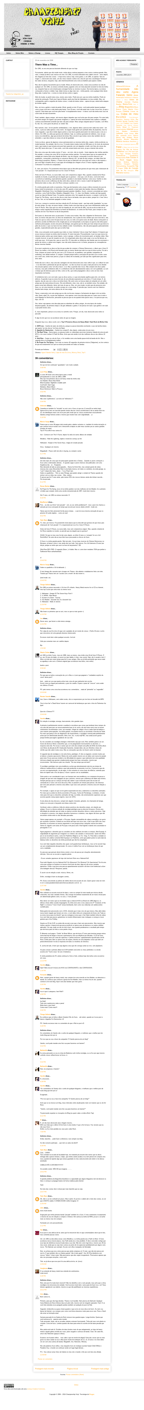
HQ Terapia (59, 53)
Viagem (120, 168)
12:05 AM (43, 1264)
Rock (79, 352)
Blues (136, 107)
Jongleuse (43, 1268)
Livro (126, 133)
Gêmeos (135, 125)
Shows (118, 162)
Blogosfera (129, 107)
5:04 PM (43, 401)
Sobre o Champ (34, 53)
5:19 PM (43, 417)
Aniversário (120, 97)
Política (127, 151)
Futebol (126, 123)
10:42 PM (43, 1172)
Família (131, 121)
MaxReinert (44, 502)
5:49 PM (43, 1026)
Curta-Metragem (133, 117)
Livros (47, 53)
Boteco (118, 109)
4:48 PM (43, 367)
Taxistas (135, 164)
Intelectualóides (121, 129)
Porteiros (135, 154)
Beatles (118, 104)
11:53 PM (43, 624)
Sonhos (119, 164)
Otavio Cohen (45, 652)
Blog (121, 106)
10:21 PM (43, 1290)
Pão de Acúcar (132, 149)
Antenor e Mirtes (122, 99)
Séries (136, 160)
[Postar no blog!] (60, 349)
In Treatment (133, 127)
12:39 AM (43, 1355)
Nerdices (126, 141)
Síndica (126, 162)
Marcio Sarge (44, 421)
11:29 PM (43, 604)
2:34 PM (43, 970)
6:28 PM (43, 1081)
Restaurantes (121, 157)
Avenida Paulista (131, 102)
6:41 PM (43, 1116)
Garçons (119, 125)
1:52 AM (43, 648)
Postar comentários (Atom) (75, 1374)
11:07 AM (43, 885)
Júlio (42, 1208)
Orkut (136, 147)
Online (76, 1385)
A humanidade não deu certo (127, 89)
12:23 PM (43, 961)
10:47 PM (43, 1192)
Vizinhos (126, 173)
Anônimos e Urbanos (131, 97)
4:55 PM (43, 392)
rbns (41, 1294)
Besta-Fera (127, 104)
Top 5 (83, 352)
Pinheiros (120, 151)
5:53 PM (43, 1046)
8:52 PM (43, 516)
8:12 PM (43, 482)
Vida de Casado (131, 168)
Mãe (136, 133)
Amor (136, 95)
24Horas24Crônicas (123, 86)
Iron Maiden (121, 131)
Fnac (136, 121)
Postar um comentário (45, 1359)
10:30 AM (43, 692)
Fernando (43, 975)
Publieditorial (120, 155)
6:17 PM (43, 454)
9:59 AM (43, 668)
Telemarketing (121, 166)
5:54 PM (43, 1072)
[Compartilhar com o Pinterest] (67, 349)
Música (74, 352)
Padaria (119, 149)
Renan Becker (45, 486)
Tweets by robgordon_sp (15, 94)
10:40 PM (43, 560)
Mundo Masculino (131, 139)
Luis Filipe (44, 372)
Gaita (131, 123)
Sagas (129, 160)
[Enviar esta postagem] (54, 349)
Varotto (42, 718)
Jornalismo (134, 131)
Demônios (119, 119)
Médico (130, 135)
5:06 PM (43, 1010)
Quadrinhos (134, 155)
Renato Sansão (45, 696)
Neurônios (133, 141)
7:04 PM (43, 1132)
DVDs (132, 119)
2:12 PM (43, 1226)
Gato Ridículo (128, 125)
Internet (130, 129)
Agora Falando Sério (48, 352)
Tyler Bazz (43, 520)
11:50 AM (43, 1203)
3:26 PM (43, 984)
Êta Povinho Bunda (127, 120)
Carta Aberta (128, 109)
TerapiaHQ (131, 166)
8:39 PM (43, 1146)
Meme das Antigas (124, 137)
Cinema (126, 111)
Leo (41, 618)
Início (9, 53)
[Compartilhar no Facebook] (64, 349)
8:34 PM (43, 498)
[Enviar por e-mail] (58, 349)
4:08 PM (43, 994)
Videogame (131, 170)
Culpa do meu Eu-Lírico (63, 352)
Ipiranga (136, 129)
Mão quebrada (121, 135)
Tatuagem (127, 164)
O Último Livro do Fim (128, 147)
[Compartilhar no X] (62, 349)
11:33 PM (43, 614)
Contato (91, 53)
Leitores (119, 133)
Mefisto (135, 135)
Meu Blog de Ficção (75, 53)
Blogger (91, 1394)
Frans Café (119, 123)
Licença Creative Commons (36, 1389)
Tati (41, 1230)
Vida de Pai (121, 170)
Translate (132, 187)
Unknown (43, 406)
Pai (124, 149)
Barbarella (43, 1050)
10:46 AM (43, 714)
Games (135, 123)
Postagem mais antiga (100, 1369)
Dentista (126, 119)
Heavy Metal (121, 127)
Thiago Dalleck (45, 584)
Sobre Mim (20, 53)
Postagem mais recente (44, 1369)
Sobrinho (135, 162)
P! (41, 1120)
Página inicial (72, 1369)
